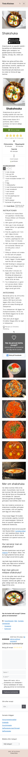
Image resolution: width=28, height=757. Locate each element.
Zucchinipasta (7, 725)
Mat (15, 621)
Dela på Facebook (14, 355)
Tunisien (21, 621)
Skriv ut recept (14, 42)
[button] (20, 3)
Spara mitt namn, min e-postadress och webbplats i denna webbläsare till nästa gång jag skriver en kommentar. (14, 684)
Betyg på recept (7, 647)
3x (10, 168)
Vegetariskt (6, 623)
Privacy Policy (14, 753)
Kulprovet (7, 629)
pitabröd (5, 552)
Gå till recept (15, 39)
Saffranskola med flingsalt (11, 728)
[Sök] (24, 706)
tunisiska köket (20, 531)
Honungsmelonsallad (9, 719)
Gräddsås (5, 722)
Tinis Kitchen (8, 4)
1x (4, 168)
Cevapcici (7, 626)
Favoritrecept (8, 621)
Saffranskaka (6, 731)
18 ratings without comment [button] (17, 639)
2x (7, 168)
